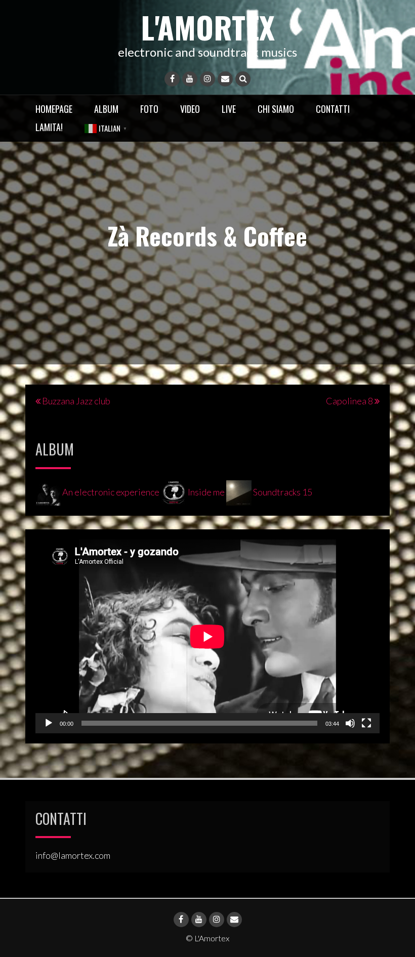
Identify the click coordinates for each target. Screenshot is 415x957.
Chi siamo (276, 108)
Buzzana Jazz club (76, 400)
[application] (207, 636)
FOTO (149, 108)
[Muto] (350, 723)
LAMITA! (49, 127)
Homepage (53, 108)
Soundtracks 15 (282, 491)
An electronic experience (111, 491)
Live (229, 108)
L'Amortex (208, 26)
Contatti (333, 108)
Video (190, 108)
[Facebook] (172, 79)
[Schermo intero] (366, 723)
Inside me (206, 491)
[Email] (225, 79)
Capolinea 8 (349, 400)
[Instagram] (207, 79)
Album (106, 108)
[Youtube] (189, 79)
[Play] (49, 723)
